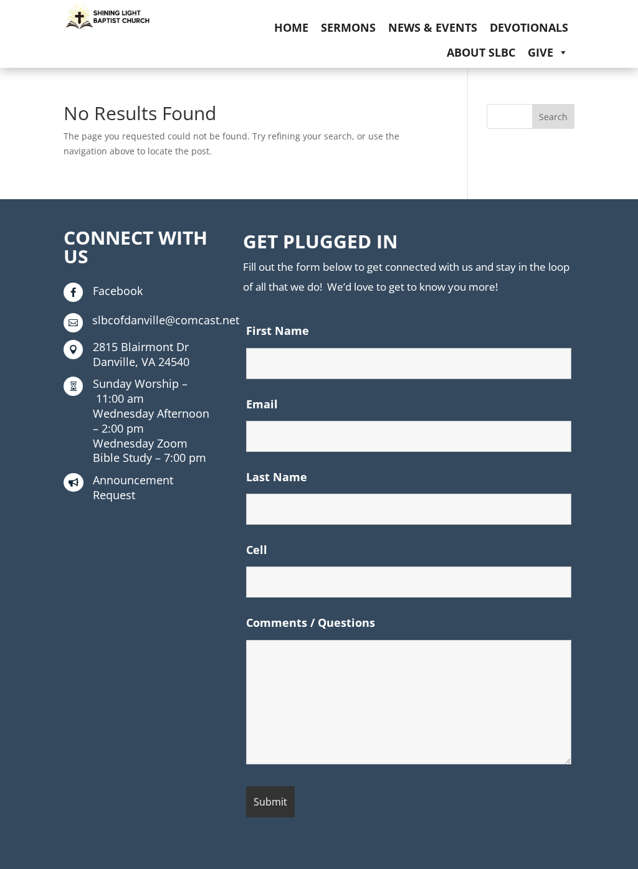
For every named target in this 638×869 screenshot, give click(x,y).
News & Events (432, 27)
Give (540, 52)
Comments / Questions (310, 622)
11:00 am (140, 391)
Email (262, 404)
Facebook (118, 290)
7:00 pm (149, 451)
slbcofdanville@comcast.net (165, 319)
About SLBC (481, 52)
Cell (256, 549)
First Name (277, 330)
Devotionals (529, 27)
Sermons (348, 27)
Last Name (276, 476)
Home (291, 27)
